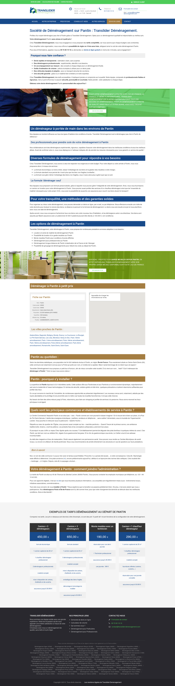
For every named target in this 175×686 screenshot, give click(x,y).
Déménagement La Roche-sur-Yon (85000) (127, 659)
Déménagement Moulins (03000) (90, 665)
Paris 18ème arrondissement (73, 340)
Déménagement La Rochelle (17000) (41, 661)
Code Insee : (36, 307)
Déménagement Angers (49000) (105, 646)
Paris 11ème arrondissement (52, 340)
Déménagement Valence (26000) (86, 674)
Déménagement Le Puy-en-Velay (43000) (129, 661)
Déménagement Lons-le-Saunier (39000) (44, 663)
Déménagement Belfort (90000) (110, 651)
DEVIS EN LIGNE (97, 111)
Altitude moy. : (36, 317)
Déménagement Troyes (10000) (45, 674)
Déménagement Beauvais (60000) (88, 651)
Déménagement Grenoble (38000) (82, 659)
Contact (127, 21)
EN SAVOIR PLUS (97, 270)
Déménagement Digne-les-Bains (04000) (87, 657)
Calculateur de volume (50, 2)
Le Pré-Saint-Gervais (37, 337)
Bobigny (50, 335)
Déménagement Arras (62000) (65, 649)
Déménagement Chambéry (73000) (49, 655)
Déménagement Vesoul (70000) (129, 674)
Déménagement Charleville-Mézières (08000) (75, 655)
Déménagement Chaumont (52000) (41, 657)
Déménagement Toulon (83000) (110, 672)
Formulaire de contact (131, 9)
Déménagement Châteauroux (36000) (124, 655)
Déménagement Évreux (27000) (132, 657)
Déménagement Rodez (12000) (107, 669)
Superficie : (37, 315)
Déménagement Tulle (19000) (65, 674)
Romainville (46, 345)
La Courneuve (70, 335)
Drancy (61, 335)
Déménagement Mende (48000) (131, 663)
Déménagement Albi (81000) (63, 646)
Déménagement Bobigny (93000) (39, 653)
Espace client (138, 2)
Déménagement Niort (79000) (85, 667)
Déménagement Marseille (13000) (109, 663)
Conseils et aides (81, 21)
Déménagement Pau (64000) (105, 667)
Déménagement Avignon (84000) (43, 651)
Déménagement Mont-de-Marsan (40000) (43, 665)
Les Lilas (49, 337)
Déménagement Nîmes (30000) (65, 667)
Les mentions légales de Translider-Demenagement (102, 682)
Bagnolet (43, 335)
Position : (37, 320)
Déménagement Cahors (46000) (110, 653)
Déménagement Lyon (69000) (67, 663)
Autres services (98, 21)
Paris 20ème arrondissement (61, 343)
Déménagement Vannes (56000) (108, 674)
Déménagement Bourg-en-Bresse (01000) (64, 653)
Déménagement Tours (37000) (131, 672)
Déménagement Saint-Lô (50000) (67, 672)
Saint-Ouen (64, 345)
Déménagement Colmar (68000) (63, 657)
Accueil (35, 21)
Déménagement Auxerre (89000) (128, 649)
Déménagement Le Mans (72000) (105, 661)
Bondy (56, 335)
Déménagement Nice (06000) (44, 667)
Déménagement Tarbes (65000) (89, 672)
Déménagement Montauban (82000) (67, 665)
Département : (36, 310)
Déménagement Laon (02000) (63, 661)
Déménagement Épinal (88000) (111, 657)
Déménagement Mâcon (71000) (87, 663)
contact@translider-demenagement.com (132, 13)
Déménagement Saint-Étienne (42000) (44, 672)
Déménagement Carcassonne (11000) (133, 653)
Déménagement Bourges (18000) (88, 653)
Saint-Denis (55, 345)
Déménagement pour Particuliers (83, 629)
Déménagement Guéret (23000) (103, 659)
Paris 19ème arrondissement (40, 343)
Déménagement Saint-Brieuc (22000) (130, 669)
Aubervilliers (34, 335)
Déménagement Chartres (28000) (101, 655)
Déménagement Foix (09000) (41, 659)
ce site (58, 480)
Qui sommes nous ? (78, 625)
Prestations (65, 21)
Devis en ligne (35, 2)
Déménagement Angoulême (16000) (127, 646)
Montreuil (56, 337)
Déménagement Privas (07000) (64, 669)
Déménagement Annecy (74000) (44, 649)
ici (64, 458)
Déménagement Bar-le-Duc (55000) (65, 651)
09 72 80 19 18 (109, 11)
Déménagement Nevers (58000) (132, 665)
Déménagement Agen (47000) (43, 646)
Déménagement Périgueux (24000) (126, 667)
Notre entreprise (49, 21)
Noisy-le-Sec (65, 337)
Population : (36, 312)
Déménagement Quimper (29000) (85, 669)
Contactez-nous (66, 2)
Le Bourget (80, 335)
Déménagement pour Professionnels (84, 631)
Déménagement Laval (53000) (84, 661)
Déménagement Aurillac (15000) (106, 649)
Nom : (38, 303)
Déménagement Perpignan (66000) (42, 669)
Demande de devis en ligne (81, 620)
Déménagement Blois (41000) (130, 651)
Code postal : (36, 305)
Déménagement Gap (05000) (60, 659)
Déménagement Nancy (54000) (112, 665)
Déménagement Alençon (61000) (83, 646)
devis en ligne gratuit (92, 50)
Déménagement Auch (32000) (85, 649)
